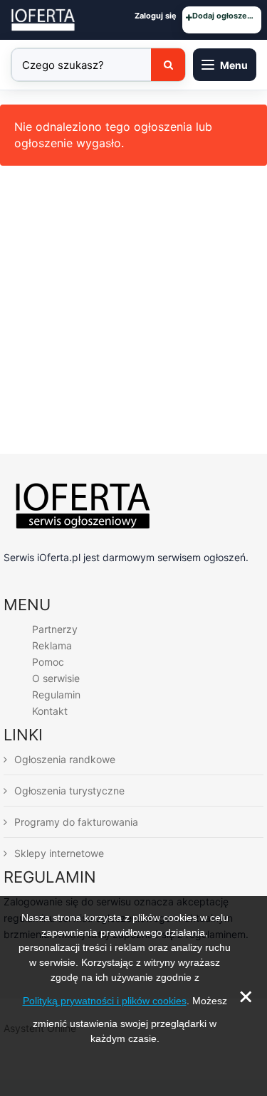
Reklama (52, 645)
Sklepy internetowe (59, 853)
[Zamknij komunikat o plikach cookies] (134, 1062)
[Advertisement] (133, 313)
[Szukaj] (168, 64)
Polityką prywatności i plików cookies (105, 1000)
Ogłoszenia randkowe (64, 759)
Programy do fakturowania (76, 822)
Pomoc (48, 662)
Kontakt (50, 711)
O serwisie (56, 678)
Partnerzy (55, 629)
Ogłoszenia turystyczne (69, 790)
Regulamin (56, 694)
